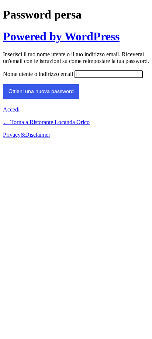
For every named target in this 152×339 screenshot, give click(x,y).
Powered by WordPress (61, 36)
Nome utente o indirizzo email (38, 74)
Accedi (11, 109)
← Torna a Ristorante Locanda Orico (46, 122)
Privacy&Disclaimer (26, 135)
